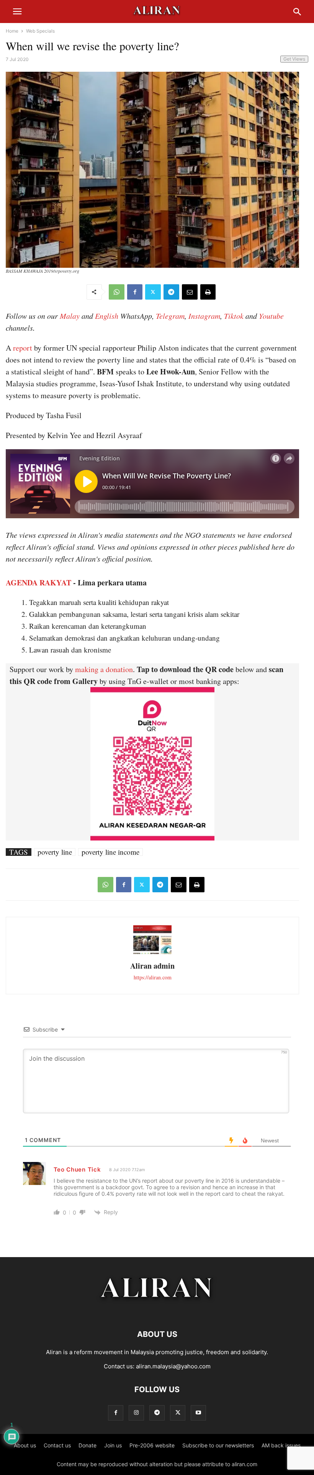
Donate (87, 1445)
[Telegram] (171, 292)
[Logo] (157, 1311)
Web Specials (40, 31)
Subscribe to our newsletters (218, 1445)
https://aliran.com (153, 977)
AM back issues (281, 1445)
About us (25, 1445)
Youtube (271, 316)
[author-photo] (152, 953)
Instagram (204, 316)
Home (12, 31)
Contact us (57, 1445)
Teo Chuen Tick (77, 1169)
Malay (70, 316)
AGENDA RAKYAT (38, 582)
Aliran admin (152, 965)
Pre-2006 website (152, 1445)
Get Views (294, 59)
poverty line (55, 852)
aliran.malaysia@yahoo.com (173, 1366)
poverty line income (110, 852)
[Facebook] (134, 292)
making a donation (104, 669)
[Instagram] (136, 1412)
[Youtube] (198, 1412)
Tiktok (234, 316)
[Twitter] (153, 292)
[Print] (208, 292)
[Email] (190, 292)
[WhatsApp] (116, 292)
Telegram (170, 316)
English (106, 316)
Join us (113, 1445)
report (22, 348)
